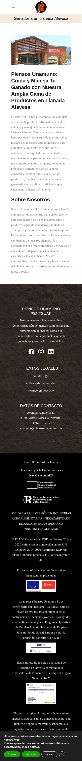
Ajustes (49, 754)
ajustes (34, 747)
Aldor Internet (51, 462)
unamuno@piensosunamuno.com (41, 428)
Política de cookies (41, 391)
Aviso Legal (41, 376)
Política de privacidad (41, 383)
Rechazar (31, 754)
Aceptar (12, 754)
